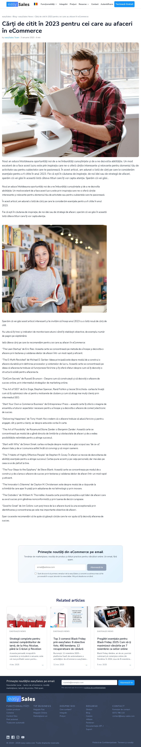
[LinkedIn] (8, 737)
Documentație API (95, 726)
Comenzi (10, 712)
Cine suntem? (65, 709)
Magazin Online (40, 712)
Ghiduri (89, 709)
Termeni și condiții (125, 742)
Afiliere (89, 719)
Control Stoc (11, 716)
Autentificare (107, 4)
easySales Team (12, 37)
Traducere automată (15, 722)
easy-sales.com (28, 742)
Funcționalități (48, 4)
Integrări (63, 4)
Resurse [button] (83, 4)
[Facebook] (12, 737)
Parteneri (90, 722)
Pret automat (12, 719)
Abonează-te (126, 682)
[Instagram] (17, 737)
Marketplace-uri (40, 716)
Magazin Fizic (39, 709)
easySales (6, 16)
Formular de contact (121, 709)
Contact (94, 4)
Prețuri (73, 4)
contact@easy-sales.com (123, 716)
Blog (15, 16)
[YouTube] (22, 737)
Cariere (89, 716)
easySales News (26, 16)
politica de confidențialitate (94, 688)
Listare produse (13, 709)
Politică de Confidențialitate (105, 742)
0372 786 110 (118, 712)
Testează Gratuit (124, 4)
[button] (36, 4)
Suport (89, 729)
